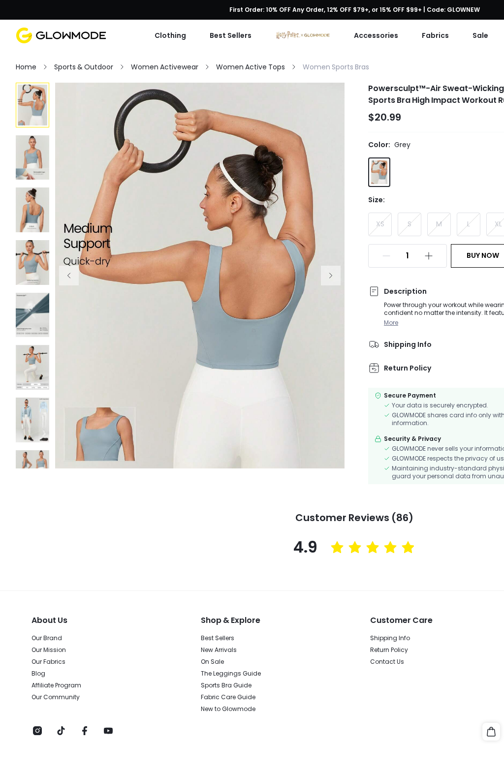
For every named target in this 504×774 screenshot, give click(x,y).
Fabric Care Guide (228, 697)
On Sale (212, 661)
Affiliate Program (56, 685)
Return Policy (389, 650)
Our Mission (49, 650)
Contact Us (387, 661)
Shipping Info (390, 638)
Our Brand (47, 638)
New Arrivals (219, 650)
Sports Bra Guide (226, 685)
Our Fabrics (48, 661)
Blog (38, 673)
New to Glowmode (228, 709)
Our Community (56, 697)
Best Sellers (217, 638)
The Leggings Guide (231, 673)
